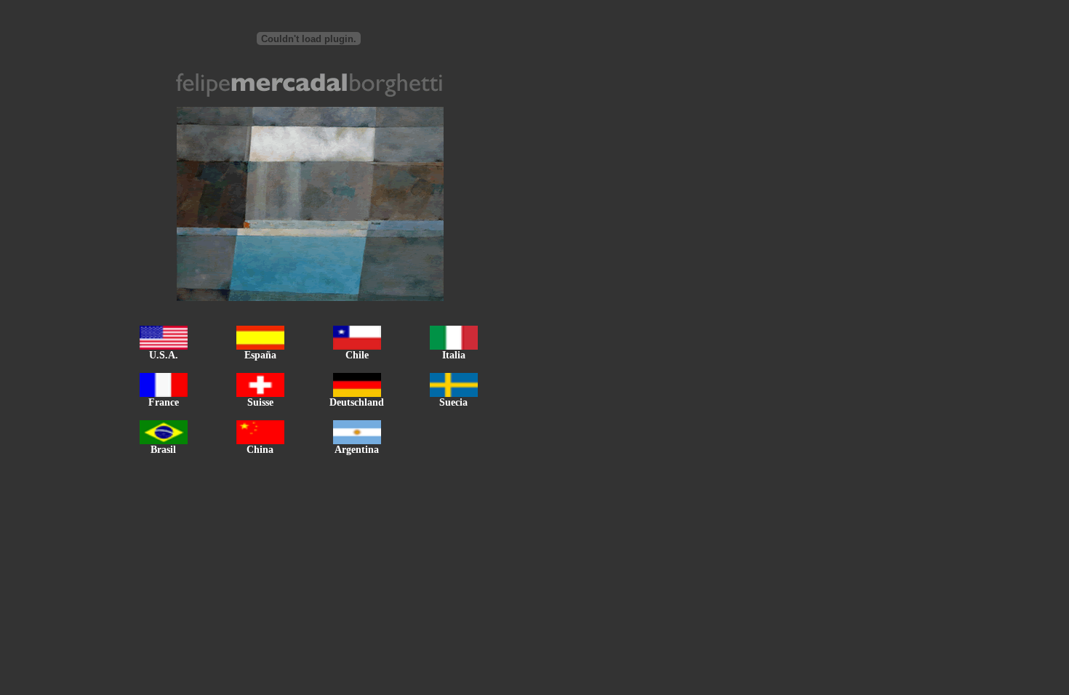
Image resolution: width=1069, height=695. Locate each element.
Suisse (260, 402)
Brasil (163, 449)
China (260, 449)
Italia (453, 355)
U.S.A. (163, 355)
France (163, 402)
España (260, 355)
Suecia (453, 402)
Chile (357, 355)
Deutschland (356, 402)
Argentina (357, 449)
